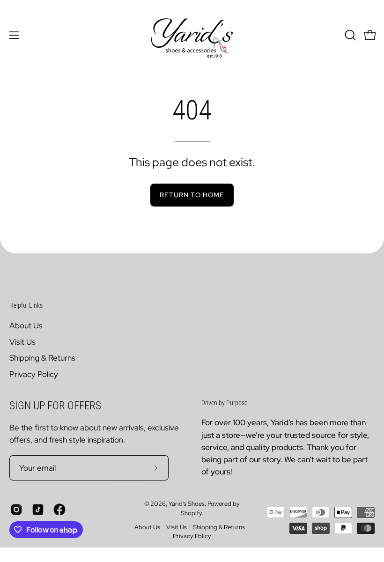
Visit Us (22, 341)
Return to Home (192, 194)
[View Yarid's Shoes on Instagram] (16, 510)
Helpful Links (26, 305)
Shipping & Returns (42, 358)
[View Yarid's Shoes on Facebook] (59, 510)
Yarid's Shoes (187, 504)
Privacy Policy (33, 374)
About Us (26, 325)
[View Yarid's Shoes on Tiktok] (38, 510)
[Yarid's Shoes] (192, 35)
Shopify (191, 513)
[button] (349, 35)
